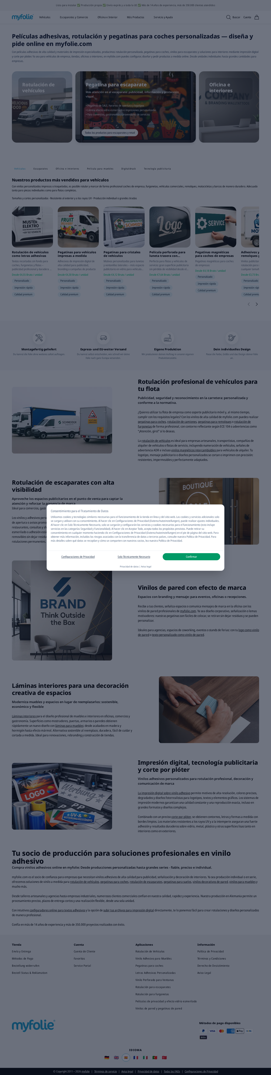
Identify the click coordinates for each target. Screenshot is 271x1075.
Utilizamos (56, 517)
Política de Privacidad (170, 540)
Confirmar (191, 556)
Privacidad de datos (129, 566)
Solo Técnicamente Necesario (134, 556)
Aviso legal (146, 566)
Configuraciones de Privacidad (78, 556)
